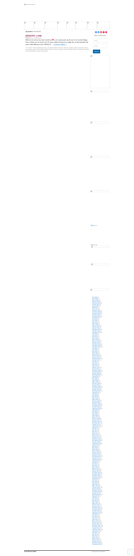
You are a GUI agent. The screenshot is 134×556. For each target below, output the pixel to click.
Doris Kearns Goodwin (82, 47)
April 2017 (95, 433)
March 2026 (95, 300)
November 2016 (96, 440)
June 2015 (94, 464)
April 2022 (95, 352)
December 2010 (96, 542)
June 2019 (94, 395)
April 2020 (95, 380)
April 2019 (95, 398)
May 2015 (94, 465)
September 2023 (96, 332)
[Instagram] (106, 32)
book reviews (61, 47)
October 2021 (95, 360)
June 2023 (94, 335)
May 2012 (94, 518)
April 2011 (95, 537)
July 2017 (94, 428)
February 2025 (96, 310)
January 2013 (95, 506)
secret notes (86, 49)
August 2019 (95, 392)
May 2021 (94, 364)
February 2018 (96, 418)
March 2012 (95, 521)
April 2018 (95, 415)
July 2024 (94, 319)
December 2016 (96, 439)
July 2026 (94, 297)
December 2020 (96, 370)
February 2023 (96, 341)
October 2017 (95, 424)
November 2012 (96, 509)
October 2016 (95, 442)
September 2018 (96, 408)
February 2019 (96, 401)
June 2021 (94, 363)
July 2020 (94, 377)
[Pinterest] (104, 32)
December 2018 (96, 404)
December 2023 (96, 329)
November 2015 (96, 456)
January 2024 (95, 328)
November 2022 (96, 345)
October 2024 (95, 314)
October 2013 (95, 493)
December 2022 (96, 344)
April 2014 (95, 484)
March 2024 (95, 325)
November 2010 (96, 544)
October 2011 (95, 528)
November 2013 (96, 491)
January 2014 (95, 488)
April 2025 (95, 309)
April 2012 (95, 519)
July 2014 (94, 480)
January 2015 (95, 471)
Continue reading (60, 44)
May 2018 (94, 414)
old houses (75, 49)
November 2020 (96, 371)
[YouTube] (101, 32)
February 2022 (96, 355)
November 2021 (96, 358)
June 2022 (94, 350)
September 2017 (96, 426)
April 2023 (95, 338)
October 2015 (95, 458)
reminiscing (80, 49)
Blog (31, 47)
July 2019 (94, 393)
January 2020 (95, 385)
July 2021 (94, 361)
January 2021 (95, 369)
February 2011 (96, 540)
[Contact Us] (100, 234)
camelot (75, 47)
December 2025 (96, 303)
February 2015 (96, 469)
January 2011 (95, 541)
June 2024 (94, 320)
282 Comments (44, 51)
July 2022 (94, 348)
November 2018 (96, 405)
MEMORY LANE (34, 36)
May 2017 (94, 431)
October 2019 (95, 389)
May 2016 (94, 447)
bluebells (55, 47)
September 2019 (96, 390)
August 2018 (95, 409)
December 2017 (96, 421)
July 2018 (94, 411)
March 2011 (95, 538)
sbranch (39, 38)
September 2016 (96, 443)
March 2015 (95, 468)
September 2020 (96, 374)
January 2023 (95, 342)
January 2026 (95, 301)
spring (27, 51)
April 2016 (95, 449)
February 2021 (96, 367)
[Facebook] (96, 32)
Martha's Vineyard (49, 49)
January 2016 (95, 453)
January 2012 (95, 523)
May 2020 (94, 379)
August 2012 (95, 513)
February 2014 (96, 487)
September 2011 (96, 529)
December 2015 (96, 455)
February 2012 (96, 522)
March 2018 (95, 417)
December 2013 (96, 490)
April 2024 (95, 323)
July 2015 (94, 462)
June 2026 (94, 298)
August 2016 (95, 445)
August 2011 (95, 531)
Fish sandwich (29, 49)
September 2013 (96, 494)
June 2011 (94, 534)
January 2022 (95, 357)
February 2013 (96, 504)
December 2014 (96, 472)
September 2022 (96, 347)
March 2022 (95, 354)
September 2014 (96, 477)
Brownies (66, 47)
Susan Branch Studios (30, 551)
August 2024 (95, 317)
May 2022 (94, 351)
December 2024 (96, 311)
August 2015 (95, 461)
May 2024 (94, 322)
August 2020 (95, 376)
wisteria (38, 51)
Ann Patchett (50, 47)
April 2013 (95, 502)
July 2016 (94, 446)
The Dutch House (32, 51)
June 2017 (94, 430)
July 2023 (94, 333)
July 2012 (94, 515)
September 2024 (96, 316)
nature (64, 49)
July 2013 (94, 497)
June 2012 (94, 516)
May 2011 (94, 535)
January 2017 (95, 437)
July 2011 (94, 532)
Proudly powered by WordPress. (99, 551)
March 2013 (95, 503)
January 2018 (95, 420)
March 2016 (95, 450)
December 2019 (96, 386)
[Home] (29, 26)
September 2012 (96, 512)
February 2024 (96, 326)
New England (70, 49)
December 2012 (96, 507)
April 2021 (95, 366)
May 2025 (94, 307)
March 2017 (95, 434)
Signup (96, 51)
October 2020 (95, 373)
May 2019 (94, 396)
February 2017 (96, 436)
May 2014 (94, 483)
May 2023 (94, 336)
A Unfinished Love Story (41, 47)
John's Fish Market (40, 49)
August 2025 (95, 306)
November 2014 (96, 474)
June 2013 (94, 499)
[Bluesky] (98, 32)
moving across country (58, 49)
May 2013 (94, 500)
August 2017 (95, 427)
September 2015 (96, 459)
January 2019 (95, 402)
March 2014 (95, 485)
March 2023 (95, 339)
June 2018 (94, 412)
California (71, 47)
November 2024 (96, 313)
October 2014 (95, 475)
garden (33, 49)
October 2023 (95, 330)
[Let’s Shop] (62, 26)
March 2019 (95, 399)
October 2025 (95, 304)
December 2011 (96, 525)
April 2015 (95, 466)
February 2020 (96, 383)
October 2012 (95, 510)
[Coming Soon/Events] (103, 26)
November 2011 (96, 526)
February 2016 (96, 452)
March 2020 (95, 382)
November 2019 (96, 388)
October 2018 (95, 407)
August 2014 (95, 478)
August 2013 (95, 496)
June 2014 (94, 481)
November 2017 (96, 423)
